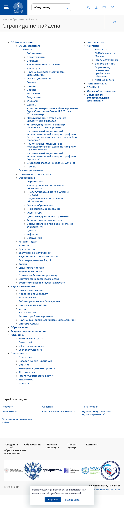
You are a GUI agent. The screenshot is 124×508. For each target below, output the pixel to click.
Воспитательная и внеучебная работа (42, 282)
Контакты (93, 45)
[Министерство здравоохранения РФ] (13, 470)
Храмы (23, 264)
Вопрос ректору (105, 63)
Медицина (17, 334)
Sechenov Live (27, 297)
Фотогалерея (27, 372)
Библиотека (26, 379)
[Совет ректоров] (110, 470)
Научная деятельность (32, 305)
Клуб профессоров (30, 271)
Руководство (27, 249)
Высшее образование (40, 205)
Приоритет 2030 (97, 83)
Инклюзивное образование (43, 64)
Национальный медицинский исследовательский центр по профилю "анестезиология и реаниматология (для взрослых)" (52, 136)
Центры (31, 104)
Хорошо (53, 499)
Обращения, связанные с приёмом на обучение (102, 72)
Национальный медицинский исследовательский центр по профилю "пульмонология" (51, 146)
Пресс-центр (19, 19)
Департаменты (36, 57)
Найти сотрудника (106, 60)
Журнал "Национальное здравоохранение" (96, 413)
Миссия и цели (28, 241)
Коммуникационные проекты (37, 368)
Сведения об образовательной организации (98, 97)
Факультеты (34, 97)
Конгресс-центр (97, 42)
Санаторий (25, 342)
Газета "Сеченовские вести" (59, 411)
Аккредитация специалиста (28, 331)
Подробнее (72, 499)
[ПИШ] (71, 470)
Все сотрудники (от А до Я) (35, 260)
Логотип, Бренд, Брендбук (35, 361)
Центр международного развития (48, 216)
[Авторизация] (96, 7)
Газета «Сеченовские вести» (36, 375)
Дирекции (33, 60)
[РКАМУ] (91, 470)
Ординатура (34, 212)
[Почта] (104, 7)
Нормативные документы (35, 174)
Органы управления (39, 78)
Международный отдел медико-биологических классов (47, 119)
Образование (27, 177)
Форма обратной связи (101, 91)
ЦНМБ (22, 308)
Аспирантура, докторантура (44, 220)
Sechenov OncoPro (30, 349)
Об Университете (21, 42)
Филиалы (32, 101)
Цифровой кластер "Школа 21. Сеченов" (51, 162)
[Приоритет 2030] (52, 470)
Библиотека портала (31, 267)
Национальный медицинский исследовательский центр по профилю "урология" (51, 156)
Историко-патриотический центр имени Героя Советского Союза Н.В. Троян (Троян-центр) (52, 111)
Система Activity (29, 323)
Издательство (27, 312)
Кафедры (32, 234)
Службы (31, 86)
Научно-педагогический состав (38, 256)
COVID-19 (93, 87)
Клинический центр (31, 338)
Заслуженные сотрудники (35, 252)
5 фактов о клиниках (31, 346)
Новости (32, 19)
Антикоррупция (104, 79)
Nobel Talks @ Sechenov (33, 293)
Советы (31, 89)
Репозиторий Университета (36, 316)
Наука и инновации (22, 286)
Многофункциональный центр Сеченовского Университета (46, 126)
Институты (33, 68)
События (24, 364)
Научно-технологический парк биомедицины (47, 320)
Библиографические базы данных (39, 301)
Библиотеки (34, 53)
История (24, 245)
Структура (25, 49)
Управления (34, 93)
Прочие (31, 166)
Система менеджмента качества (39, 279)
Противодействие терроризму (38, 275)
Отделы (31, 82)
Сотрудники (34, 237)
